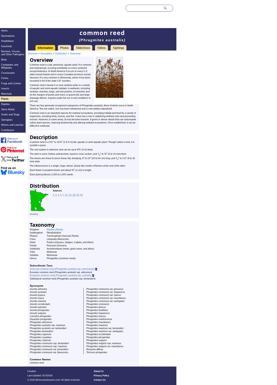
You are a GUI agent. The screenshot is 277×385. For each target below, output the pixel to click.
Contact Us (100, 380)
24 (70, 195)
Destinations (8, 35)
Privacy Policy (101, 375)
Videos (101, 47)
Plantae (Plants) (55, 229)
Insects (5, 88)
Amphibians (7, 41)
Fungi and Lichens (11, 83)
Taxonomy (75, 53)
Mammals (6, 93)
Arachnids (6, 46)
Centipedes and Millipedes (9, 66)
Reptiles (5, 104)
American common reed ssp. (62, 269)
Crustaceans (8, 72)
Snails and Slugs (10, 114)
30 (81, 195)
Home (4, 30)
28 (74, 195)
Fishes (4, 78)
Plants (4, 98)
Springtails (7, 119)
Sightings (118, 47)
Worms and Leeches (12, 124)
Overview (32, 53)
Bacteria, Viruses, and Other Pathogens (12, 53)
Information (45, 47)
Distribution (61, 53)
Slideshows (83, 47)
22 (66, 195)
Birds (4, 59)
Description (46, 53)
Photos (64, 47)
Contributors (7, 130)
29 (77, 195)
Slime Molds (8, 109)
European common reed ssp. (61, 275)
